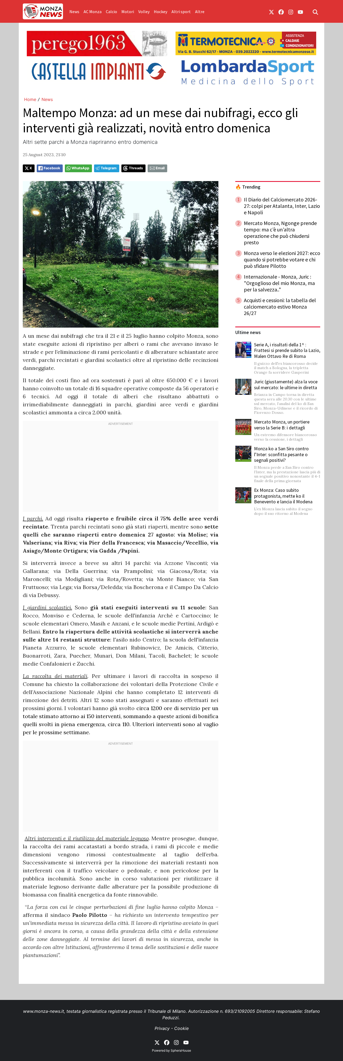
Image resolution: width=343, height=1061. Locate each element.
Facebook (52, 168)
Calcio (111, 11)
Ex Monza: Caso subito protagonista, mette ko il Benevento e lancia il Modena (283, 496)
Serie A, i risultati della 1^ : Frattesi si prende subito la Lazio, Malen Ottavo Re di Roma (287, 350)
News (74, 11)
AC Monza (93, 11)
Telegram (109, 168)
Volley (144, 11)
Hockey (160, 11)
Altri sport (181, 11)
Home (30, 99)
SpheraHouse (181, 1050)
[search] (315, 11)
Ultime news (248, 332)
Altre (199, 11)
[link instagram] (291, 11)
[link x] (271, 11)
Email (160, 168)
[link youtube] (300, 11)
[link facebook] (281, 11)
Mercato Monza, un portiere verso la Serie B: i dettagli (282, 425)
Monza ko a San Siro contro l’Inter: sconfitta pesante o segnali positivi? (281, 454)
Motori (127, 11)
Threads (136, 168)
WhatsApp (80, 168)
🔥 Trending (247, 187)
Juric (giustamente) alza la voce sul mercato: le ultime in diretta (286, 384)
